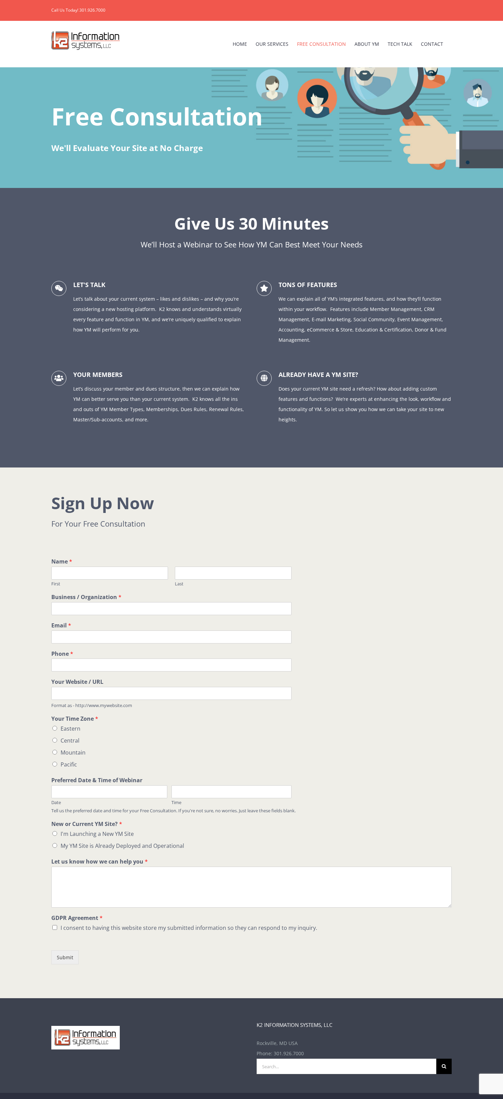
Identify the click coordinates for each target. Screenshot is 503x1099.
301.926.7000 (289, 1053)
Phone (62, 653)
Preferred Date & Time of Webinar (96, 780)
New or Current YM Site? (86, 824)
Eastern (70, 728)
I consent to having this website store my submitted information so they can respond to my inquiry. (189, 928)
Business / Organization (86, 597)
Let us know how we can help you (99, 861)
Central (70, 740)
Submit (65, 957)
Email (61, 625)
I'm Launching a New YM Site (97, 834)
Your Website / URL (77, 682)
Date (56, 802)
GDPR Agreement (77, 918)
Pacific (69, 764)
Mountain (73, 752)
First (55, 584)
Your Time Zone (74, 718)
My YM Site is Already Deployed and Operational (122, 846)
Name (61, 561)
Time (176, 802)
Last (179, 584)
